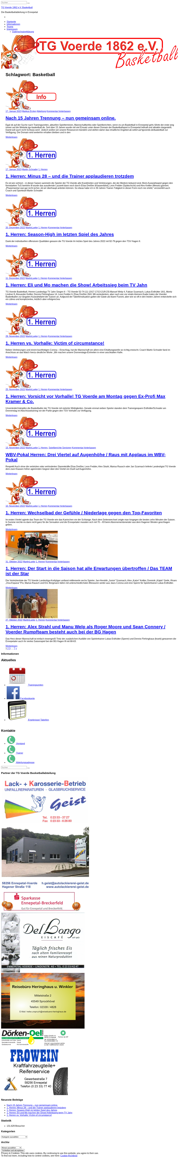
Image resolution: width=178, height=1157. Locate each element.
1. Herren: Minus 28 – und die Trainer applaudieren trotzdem (36, 1107)
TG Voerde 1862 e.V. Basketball (17, 7)
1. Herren (43, 169)
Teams (10, 26)
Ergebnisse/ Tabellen (38, 720)
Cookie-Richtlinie (68, 1155)
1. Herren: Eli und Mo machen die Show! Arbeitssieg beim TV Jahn (39, 1112)
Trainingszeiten (35, 685)
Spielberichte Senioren (60, 448)
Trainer (19, 753)
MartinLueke (32, 227)
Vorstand (20, 743)
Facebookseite (27, 698)
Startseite (11, 21)
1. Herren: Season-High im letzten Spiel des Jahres (32, 1110)
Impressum (12, 29)
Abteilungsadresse (25, 762)
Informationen (13, 24)
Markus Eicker (29, 111)
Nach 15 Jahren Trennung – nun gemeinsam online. (32, 1105)
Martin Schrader (30, 169)
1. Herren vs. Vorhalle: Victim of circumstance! (29, 1115)
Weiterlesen (11, 137)
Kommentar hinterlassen (59, 111)
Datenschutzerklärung (23, 31)
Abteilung (41, 111)
